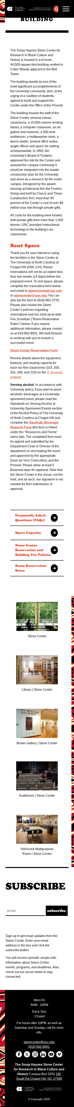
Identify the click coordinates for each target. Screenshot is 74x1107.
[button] (56, 9)
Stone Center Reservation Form (34, 350)
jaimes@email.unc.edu (45, 290)
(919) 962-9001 (39, 1046)
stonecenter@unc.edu (30, 295)
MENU (66, 9)
